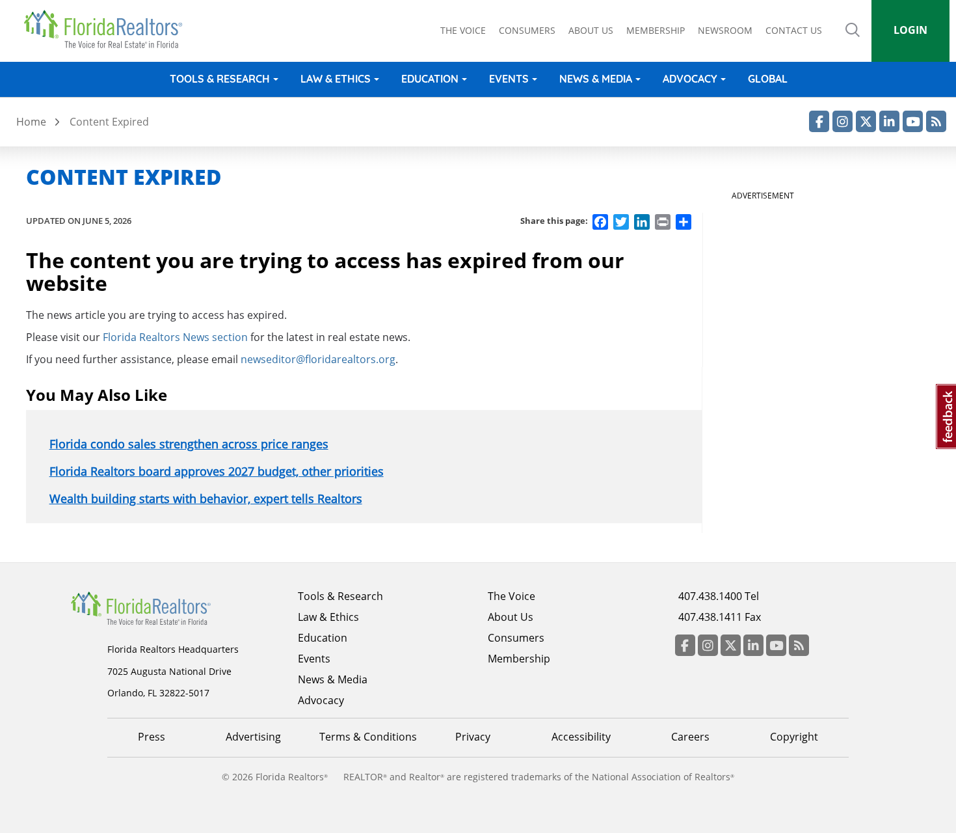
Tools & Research (220, 78)
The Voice (463, 30)
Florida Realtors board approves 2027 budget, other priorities (216, 471)
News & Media (595, 78)
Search (852, 39)
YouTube (913, 121)
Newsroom (725, 30)
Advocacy (690, 78)
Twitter (866, 121)
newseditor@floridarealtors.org (318, 359)
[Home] (108, 29)
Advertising (253, 737)
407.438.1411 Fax (719, 617)
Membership (655, 30)
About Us (510, 617)
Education (429, 78)
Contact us (793, 30)
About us (590, 30)
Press (151, 737)
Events (509, 78)
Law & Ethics (335, 78)
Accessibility (581, 737)
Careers (690, 737)
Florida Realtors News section (175, 337)
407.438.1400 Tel (718, 596)
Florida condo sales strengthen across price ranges (188, 444)
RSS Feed (936, 121)
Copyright (794, 737)
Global (768, 78)
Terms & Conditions (368, 737)
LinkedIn (889, 121)
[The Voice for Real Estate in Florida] (160, 607)
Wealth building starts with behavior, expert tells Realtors (205, 498)
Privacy (472, 737)
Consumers (527, 30)
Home (31, 122)
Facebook (819, 121)
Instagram (842, 121)
